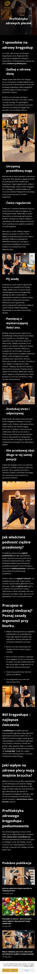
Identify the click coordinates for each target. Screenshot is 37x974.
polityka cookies (28, 966)
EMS (13, 751)
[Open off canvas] (33, 5)
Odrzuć (27, 970)
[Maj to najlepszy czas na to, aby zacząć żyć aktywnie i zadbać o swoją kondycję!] (18, 939)
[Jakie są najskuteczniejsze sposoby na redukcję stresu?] (18, 876)
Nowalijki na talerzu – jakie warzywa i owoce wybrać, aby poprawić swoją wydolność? (17, 921)
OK (10, 970)
